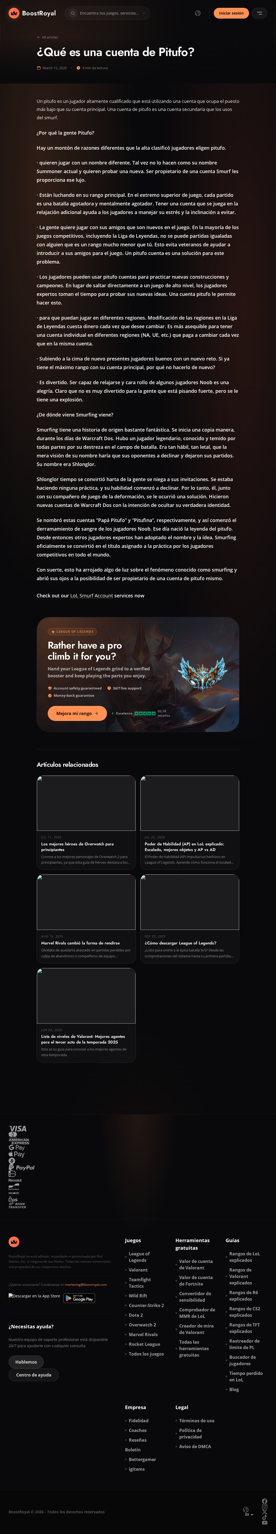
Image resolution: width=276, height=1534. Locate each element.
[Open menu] (259, 13)
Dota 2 (136, 1315)
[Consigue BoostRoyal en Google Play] (79, 1298)
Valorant (138, 1270)
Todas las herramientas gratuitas (194, 1348)
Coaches (138, 1430)
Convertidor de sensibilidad (195, 1297)
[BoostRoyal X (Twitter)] (264, 1512)
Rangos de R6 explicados (243, 1296)
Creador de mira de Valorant (196, 1329)
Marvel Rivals (143, 1334)
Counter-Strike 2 (146, 1305)
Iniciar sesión (231, 13)
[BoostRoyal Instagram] (264, 1506)
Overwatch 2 (142, 1325)
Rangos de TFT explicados (244, 1328)
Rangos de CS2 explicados (244, 1312)
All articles (50, 37)
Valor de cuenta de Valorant (196, 1264)
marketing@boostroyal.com (86, 1284)
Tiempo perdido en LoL (246, 1376)
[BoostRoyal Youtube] (264, 1522)
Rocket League (144, 1344)
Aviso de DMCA (195, 1446)
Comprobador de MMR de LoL (197, 1313)
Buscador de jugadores (242, 1360)
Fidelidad (139, 1421)
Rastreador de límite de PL (244, 1344)
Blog (234, 1389)
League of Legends (139, 1257)
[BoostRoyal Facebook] (264, 1501)
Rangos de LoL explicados (244, 1257)
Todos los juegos (146, 1354)
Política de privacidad (190, 1433)
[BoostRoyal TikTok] (264, 1517)
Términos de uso (197, 1421)
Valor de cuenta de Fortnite (196, 1280)
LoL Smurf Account (91, 595)
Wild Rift (138, 1296)
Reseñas (138, 1440)
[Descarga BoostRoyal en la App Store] (34, 1298)
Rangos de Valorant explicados (240, 1276)
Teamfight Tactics (140, 1283)
